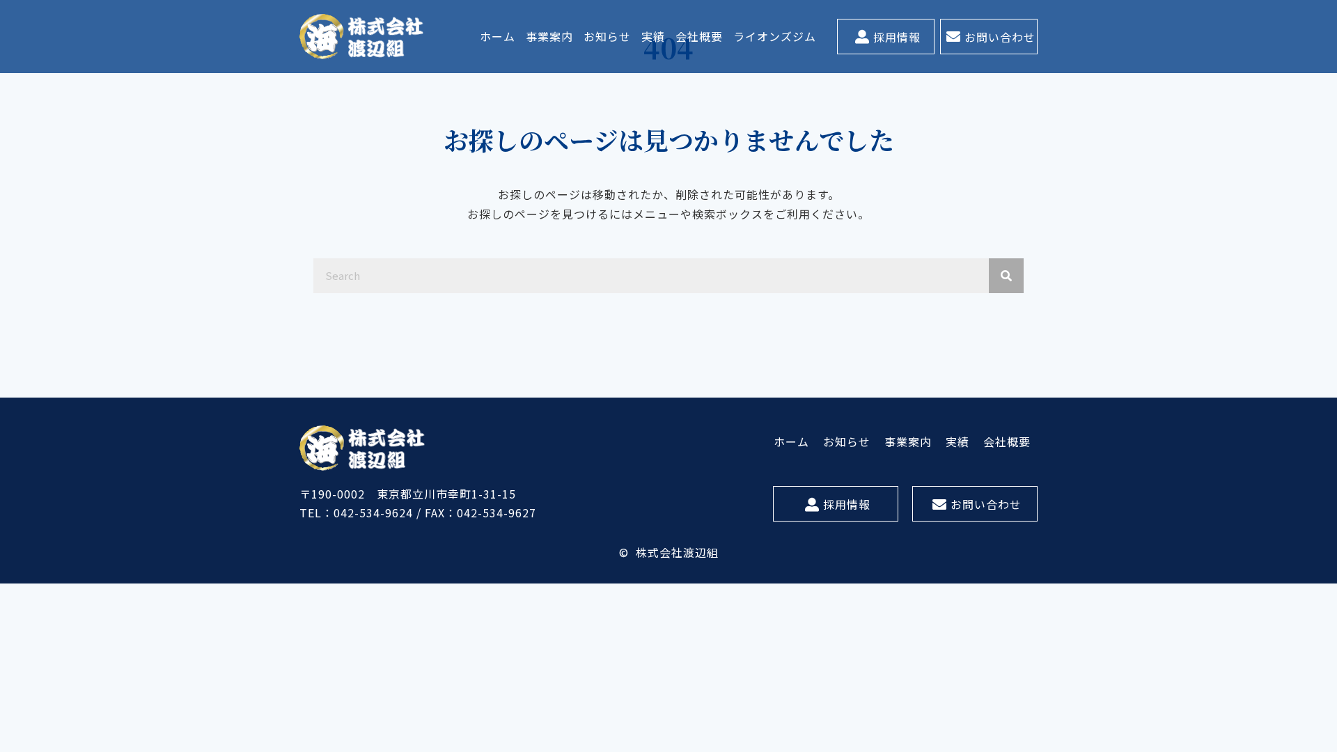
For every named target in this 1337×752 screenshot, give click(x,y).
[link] (498, 36)
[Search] (1006, 275)
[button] (886, 36)
